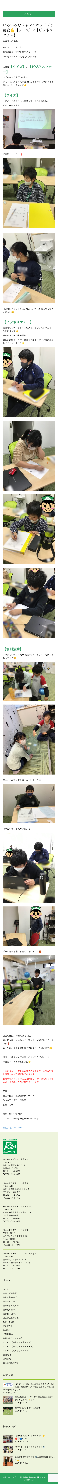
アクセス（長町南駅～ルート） (16, 1351)
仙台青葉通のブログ (12, 1297)
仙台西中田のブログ (12, 1314)
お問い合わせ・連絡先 (13, 1338)
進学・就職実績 (10, 1293)
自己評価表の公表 (11, 1318)
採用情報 (7, 1359)
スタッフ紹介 (9, 1322)
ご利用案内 (8, 1334)
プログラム (8, 1326)
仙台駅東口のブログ (12, 1302)
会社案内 (7, 1355)
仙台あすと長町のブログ (13, 1306)
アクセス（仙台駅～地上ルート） (17, 1342)
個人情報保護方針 (11, 1363)
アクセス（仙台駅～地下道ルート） (18, 1347)
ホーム (6, 1289)
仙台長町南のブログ (12, 1128)
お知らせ (7, 1330)
